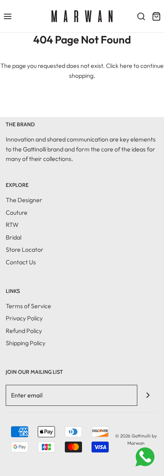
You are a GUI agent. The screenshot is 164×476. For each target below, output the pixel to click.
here (126, 65)
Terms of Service (28, 306)
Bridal (13, 237)
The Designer (24, 200)
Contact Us (21, 262)
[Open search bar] (141, 16)
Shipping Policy (25, 343)
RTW (12, 224)
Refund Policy (24, 330)
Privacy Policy (24, 318)
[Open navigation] (7, 16)
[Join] (147, 395)
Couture (16, 212)
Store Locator (24, 249)
